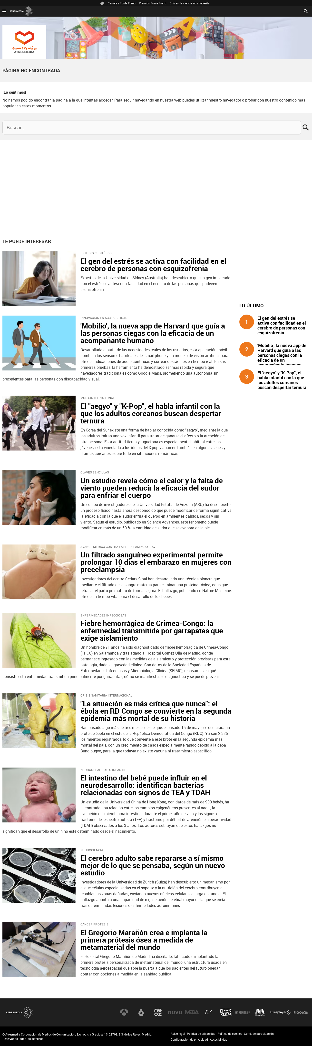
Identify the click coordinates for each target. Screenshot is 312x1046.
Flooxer (301, 1012)
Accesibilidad (218, 1039)
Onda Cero (226, 1012)
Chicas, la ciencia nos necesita (190, 3)
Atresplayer (281, 1012)
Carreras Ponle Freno (122, 3)
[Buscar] (306, 11)
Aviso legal (178, 1034)
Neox (158, 1012)
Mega (192, 1012)
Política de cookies (229, 1034)
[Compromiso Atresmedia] (24, 42)
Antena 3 (124, 1012)
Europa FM (242, 1012)
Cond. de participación (259, 1034)
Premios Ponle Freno (152, 3)
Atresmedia (19, 1012)
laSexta (141, 1012)
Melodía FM (260, 1012)
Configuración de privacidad (189, 1039)
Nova (175, 1012)
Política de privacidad (201, 1034)
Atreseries (209, 1012)
